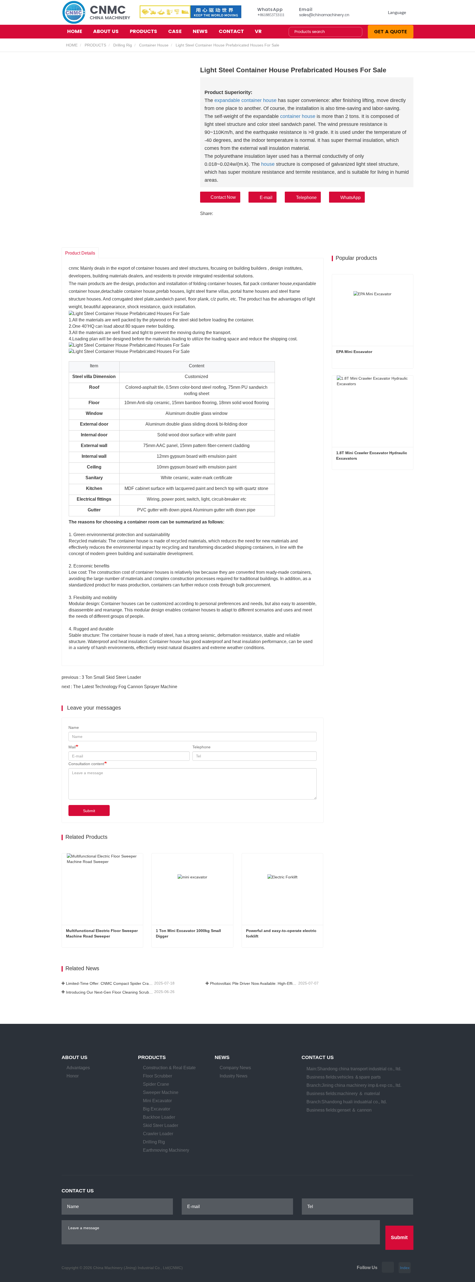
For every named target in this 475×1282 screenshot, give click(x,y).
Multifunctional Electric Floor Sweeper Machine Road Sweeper (102, 933)
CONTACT (231, 31)
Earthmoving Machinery (166, 1150)
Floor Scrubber (157, 1076)
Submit (89, 811)
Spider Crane (156, 1084)
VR (258, 31)
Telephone (306, 197)
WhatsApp (350, 197)
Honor (73, 1076)
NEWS (222, 1057)
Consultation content (86, 764)
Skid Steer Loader (160, 1125)
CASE (175, 31)
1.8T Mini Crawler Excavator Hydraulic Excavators (372, 456)
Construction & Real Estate (169, 1067)
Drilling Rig (122, 45)
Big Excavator (156, 1109)
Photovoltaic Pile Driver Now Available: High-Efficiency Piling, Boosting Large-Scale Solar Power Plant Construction (253, 983)
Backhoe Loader (159, 1117)
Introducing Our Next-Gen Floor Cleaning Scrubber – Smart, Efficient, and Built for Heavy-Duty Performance (109, 992)
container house (297, 116)
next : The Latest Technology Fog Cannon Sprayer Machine (119, 686)
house (268, 164)
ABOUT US (74, 1057)
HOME (74, 31)
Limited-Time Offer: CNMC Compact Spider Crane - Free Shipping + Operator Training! (109, 983)
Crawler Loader (158, 1133)
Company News (235, 1067)
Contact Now (223, 197)
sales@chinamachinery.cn (324, 15)
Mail (72, 747)
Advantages (78, 1067)
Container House (154, 45)
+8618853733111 (271, 15)
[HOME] (96, 12)
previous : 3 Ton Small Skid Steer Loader (101, 677)
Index (405, 1268)
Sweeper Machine (160, 1092)
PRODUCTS (95, 45)
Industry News (233, 1076)
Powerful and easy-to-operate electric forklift (281, 933)
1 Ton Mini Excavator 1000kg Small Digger (189, 933)
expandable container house (245, 100)
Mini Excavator (157, 1100)
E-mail (266, 197)
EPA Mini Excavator (354, 351)
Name (73, 727)
